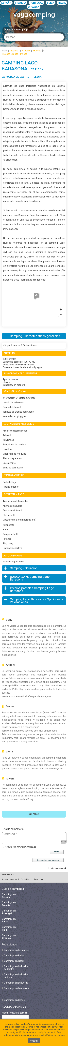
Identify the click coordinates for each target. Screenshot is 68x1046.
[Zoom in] (60, 309)
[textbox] (34, 37)
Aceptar (34, 1040)
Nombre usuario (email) (15, 1012)
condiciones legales (26, 846)
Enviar (56, 852)
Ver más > (34, 814)
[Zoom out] (60, 314)
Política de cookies (55, 1035)
